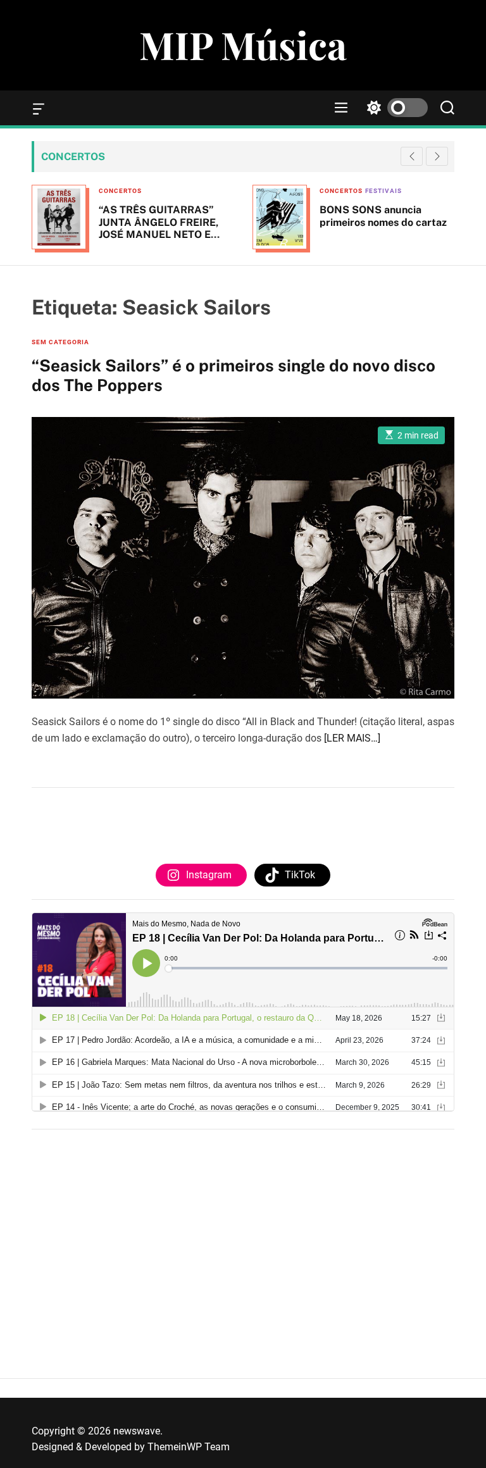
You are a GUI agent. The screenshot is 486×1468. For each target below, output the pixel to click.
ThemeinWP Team (188, 1447)
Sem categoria (60, 342)
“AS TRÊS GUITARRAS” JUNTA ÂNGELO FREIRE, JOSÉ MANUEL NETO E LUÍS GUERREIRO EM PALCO (158, 234)
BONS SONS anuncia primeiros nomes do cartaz (383, 216)
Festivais (383, 190)
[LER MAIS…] (352, 738)
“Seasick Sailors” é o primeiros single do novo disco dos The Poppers (233, 375)
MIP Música (243, 44)
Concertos (120, 190)
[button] (437, 156)
